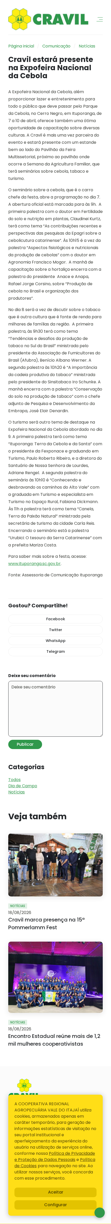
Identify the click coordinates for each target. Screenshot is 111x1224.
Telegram (55, 651)
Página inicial (21, 46)
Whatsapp (99, 1212)
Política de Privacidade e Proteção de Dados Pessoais (54, 1156)
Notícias (87, 46)
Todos (14, 780)
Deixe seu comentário (32, 676)
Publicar (25, 744)
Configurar (55, 1205)
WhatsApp (56, 640)
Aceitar (55, 1192)
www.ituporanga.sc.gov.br (34, 564)
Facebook (55, 619)
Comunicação (56, 46)
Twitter (55, 629)
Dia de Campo (22, 786)
